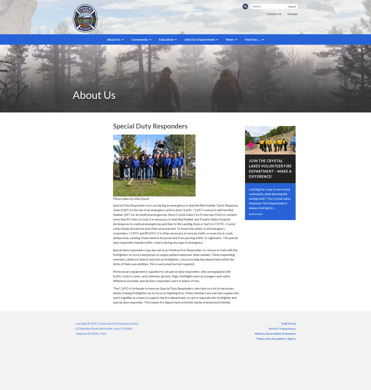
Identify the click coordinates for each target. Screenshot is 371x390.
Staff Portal (289, 323)
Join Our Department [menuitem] (199, 39)
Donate (292, 14)
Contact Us (274, 14)
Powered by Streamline (271, 338)
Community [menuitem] (139, 39)
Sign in (291, 338)
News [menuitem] (230, 39)
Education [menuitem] (166, 39)
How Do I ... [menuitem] (253, 39)
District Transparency (282, 328)
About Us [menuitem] (114, 39)
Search (292, 6)
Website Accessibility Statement (275, 333)
